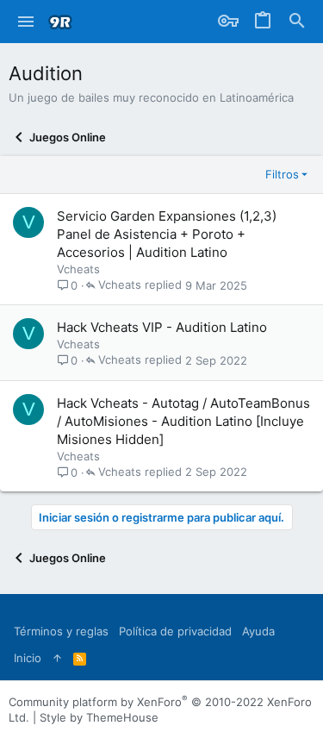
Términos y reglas (61, 631)
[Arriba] (57, 658)
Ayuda (258, 631)
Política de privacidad (175, 631)
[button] (26, 21)
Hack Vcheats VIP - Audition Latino (162, 327)
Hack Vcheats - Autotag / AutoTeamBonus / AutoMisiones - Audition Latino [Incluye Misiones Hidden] (183, 421)
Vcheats (78, 269)
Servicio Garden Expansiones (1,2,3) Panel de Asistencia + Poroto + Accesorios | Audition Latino (166, 234)
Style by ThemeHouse (99, 717)
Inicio (27, 658)
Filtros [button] (282, 174)
